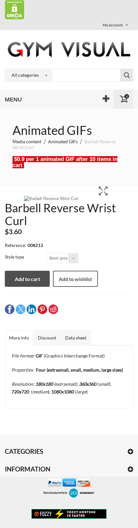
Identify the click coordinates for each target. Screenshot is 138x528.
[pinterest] (42, 309)
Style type (15, 257)
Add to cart (27, 279)
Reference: (15, 245)
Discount (47, 337)
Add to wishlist (75, 279)
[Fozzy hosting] (69, 513)
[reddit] (53, 309)
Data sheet (75, 337)
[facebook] (9, 309)
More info (19, 337)
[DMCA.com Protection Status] (14, 9)
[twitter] (20, 309)
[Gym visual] (69, 49)
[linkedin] (31, 309)
